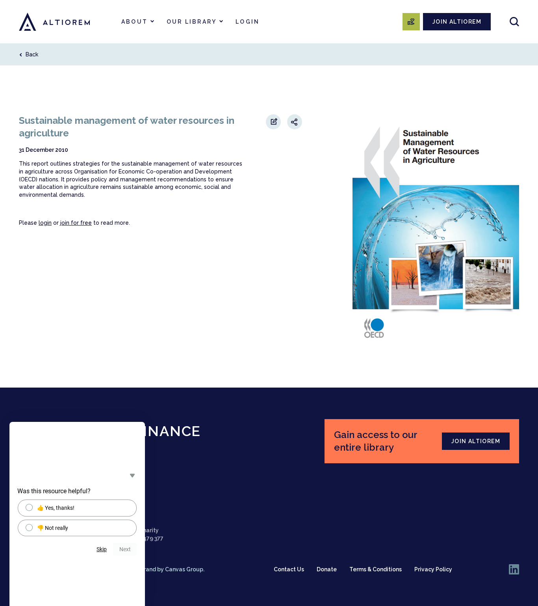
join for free (76, 223)
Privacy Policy (433, 569)
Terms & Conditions (375, 569)
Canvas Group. (184, 569)
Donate (327, 569)
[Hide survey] (132, 475)
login (45, 223)
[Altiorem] (54, 22)
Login (248, 22)
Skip (101, 549)
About (134, 22)
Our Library (192, 22)
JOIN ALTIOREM (456, 22)
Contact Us (289, 569)
